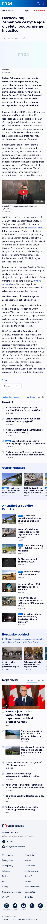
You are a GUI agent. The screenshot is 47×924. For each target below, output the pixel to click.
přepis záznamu (35, 227)
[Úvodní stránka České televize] (13, 825)
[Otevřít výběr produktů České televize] (44, 3)
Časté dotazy (30, 892)
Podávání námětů (32, 886)
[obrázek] (23, 54)
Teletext (6, 871)
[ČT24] (7, 3)
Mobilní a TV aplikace (11, 892)
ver (3, 36)
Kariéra (28, 881)
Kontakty (29, 897)
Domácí (7, 386)
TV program (7, 855)
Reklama (29, 860)
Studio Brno (30, 865)
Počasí (5, 881)
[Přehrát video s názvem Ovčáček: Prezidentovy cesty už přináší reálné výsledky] (23, 192)
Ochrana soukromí (18, 919)
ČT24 (17, 386)
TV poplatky (7, 865)
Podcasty (6, 876)
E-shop (5, 886)
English (5, 919)
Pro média (29, 855)
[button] (23, 192)
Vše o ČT (6, 897)
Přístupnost (33, 919)
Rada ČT (28, 876)
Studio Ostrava (31, 871)
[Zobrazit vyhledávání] (38, 3)
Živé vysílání (7, 860)
